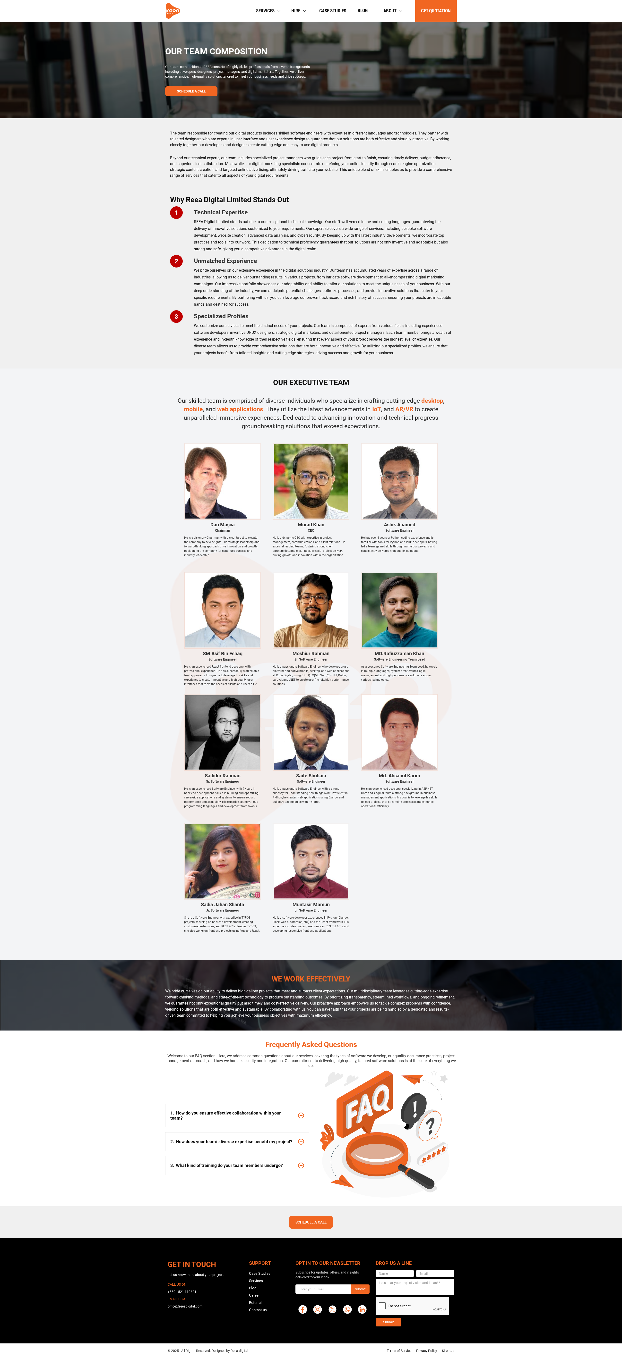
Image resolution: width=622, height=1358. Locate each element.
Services (256, 1281)
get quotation (436, 11)
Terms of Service (399, 1351)
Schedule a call (191, 91)
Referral (255, 1302)
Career (254, 1295)
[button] (267, 10)
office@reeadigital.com (185, 1306)
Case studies (332, 11)
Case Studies (259, 1273)
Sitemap (448, 1351)
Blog (363, 10)
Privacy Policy (426, 1351)
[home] (173, 11)
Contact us (258, 1310)
